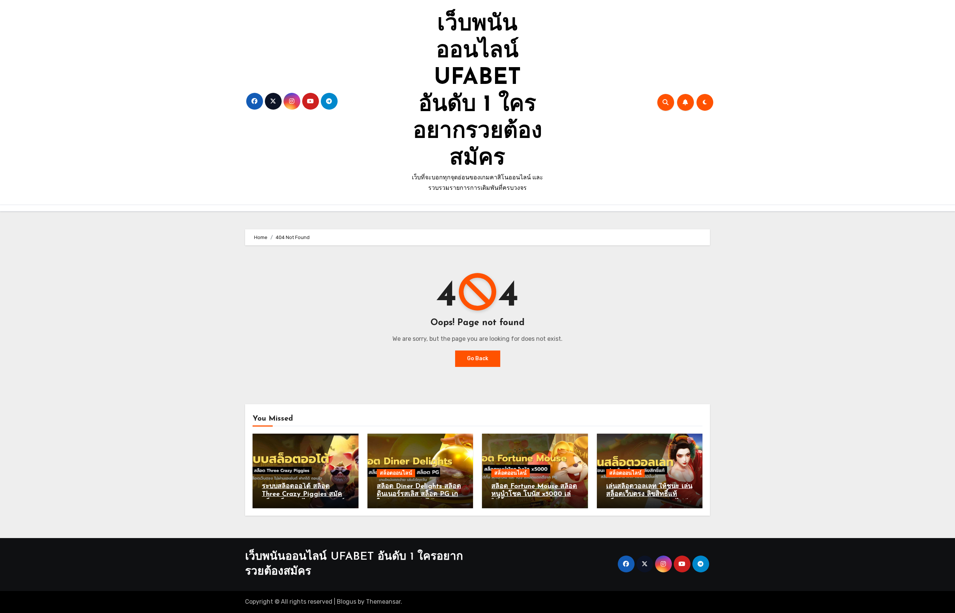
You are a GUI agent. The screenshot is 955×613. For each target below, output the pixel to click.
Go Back (477, 358)
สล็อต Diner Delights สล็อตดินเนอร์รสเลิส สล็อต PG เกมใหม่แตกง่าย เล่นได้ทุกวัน (420, 494)
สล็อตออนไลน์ (396, 473)
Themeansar (383, 601)
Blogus (346, 601)
